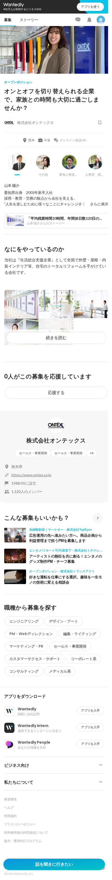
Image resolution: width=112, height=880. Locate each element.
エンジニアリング (24, 621)
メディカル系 (60, 671)
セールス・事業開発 (33, 453)
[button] (56, 696)
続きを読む (56, 338)
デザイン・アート (63, 621)
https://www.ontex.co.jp (31, 475)
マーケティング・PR (26, 646)
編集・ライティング (79, 633)
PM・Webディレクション (31, 633)
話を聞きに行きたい (54, 864)
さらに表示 (99, 204)
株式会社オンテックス (56, 440)
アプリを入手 (90, 710)
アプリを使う (90, 6)
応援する (56, 393)
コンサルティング (24, 671)
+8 (92, 453)
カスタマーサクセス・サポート (34, 658)
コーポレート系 (83, 658)
